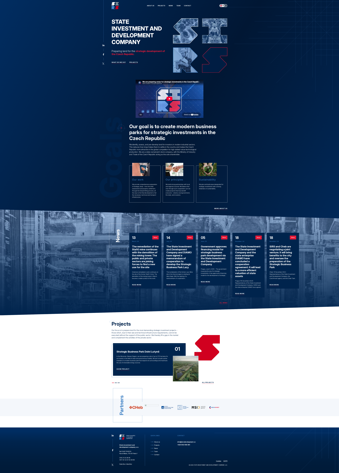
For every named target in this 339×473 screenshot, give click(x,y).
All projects (208, 382)
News (171, 6)
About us (150, 6)
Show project (123, 371)
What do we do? (119, 62)
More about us (220, 208)
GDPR (225, 461)
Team (178, 6)
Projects (161, 6)
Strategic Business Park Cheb (134, 351)
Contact (187, 6)
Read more (136, 285)
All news (223, 303)
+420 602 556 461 (183, 445)
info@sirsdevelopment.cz (186, 442)
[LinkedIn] (103, 45)
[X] (103, 64)
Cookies (218, 461)
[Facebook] (103, 54)
